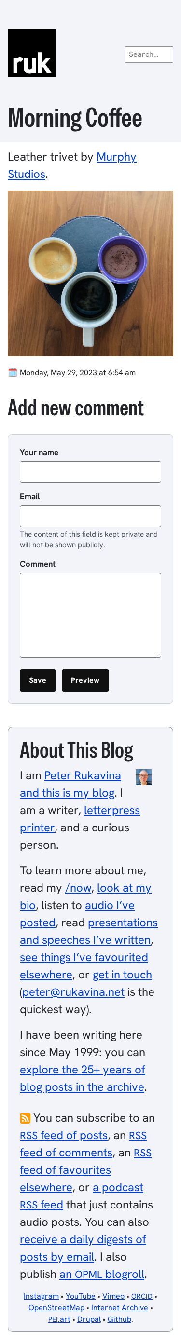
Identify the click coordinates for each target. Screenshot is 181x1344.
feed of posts (64, 1134)
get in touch (122, 974)
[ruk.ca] (90, 53)
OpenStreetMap (56, 1308)
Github (119, 1319)
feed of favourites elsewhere (86, 1170)
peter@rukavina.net (73, 991)
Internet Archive (119, 1308)
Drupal (89, 1319)
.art (59, 1319)
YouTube (81, 1296)
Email (30, 496)
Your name (39, 452)
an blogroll (101, 1273)
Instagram (41, 1296)
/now (78, 887)
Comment (38, 563)
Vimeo (113, 1296)
